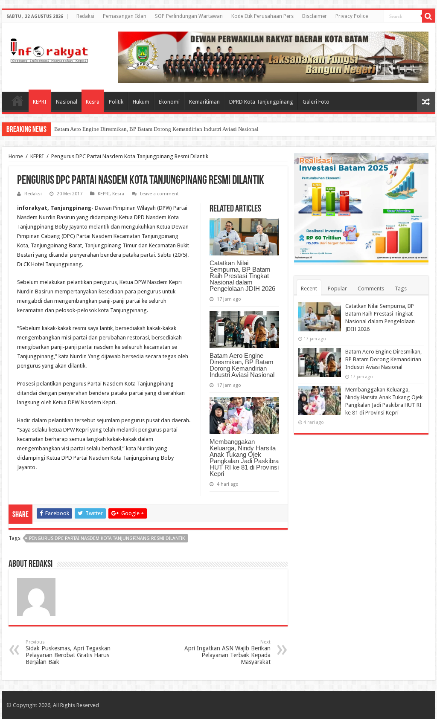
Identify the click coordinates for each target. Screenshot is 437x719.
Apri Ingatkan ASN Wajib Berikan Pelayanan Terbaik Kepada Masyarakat (227, 652)
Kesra (92, 102)
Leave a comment (159, 194)
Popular (337, 288)
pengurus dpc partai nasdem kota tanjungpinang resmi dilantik (107, 538)
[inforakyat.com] (49, 49)
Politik (116, 102)
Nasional (66, 102)
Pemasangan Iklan (124, 16)
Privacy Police (351, 16)
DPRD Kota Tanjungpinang (261, 102)
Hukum (141, 102)
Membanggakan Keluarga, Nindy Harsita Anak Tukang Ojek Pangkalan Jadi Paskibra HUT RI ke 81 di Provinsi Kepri (244, 457)
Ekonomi (169, 102)
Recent (309, 288)
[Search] (428, 16)
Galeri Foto (316, 102)
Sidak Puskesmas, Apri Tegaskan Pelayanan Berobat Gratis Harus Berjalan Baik (68, 652)
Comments (371, 288)
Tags (401, 288)
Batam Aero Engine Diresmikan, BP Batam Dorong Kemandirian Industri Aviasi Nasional (156, 129)
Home (17, 101)
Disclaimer (314, 16)
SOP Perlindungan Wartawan (189, 16)
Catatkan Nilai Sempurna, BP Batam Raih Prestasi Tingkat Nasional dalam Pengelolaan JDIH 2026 (242, 275)
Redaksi (85, 16)
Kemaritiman (204, 102)
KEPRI (40, 102)
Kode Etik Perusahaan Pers (262, 16)
